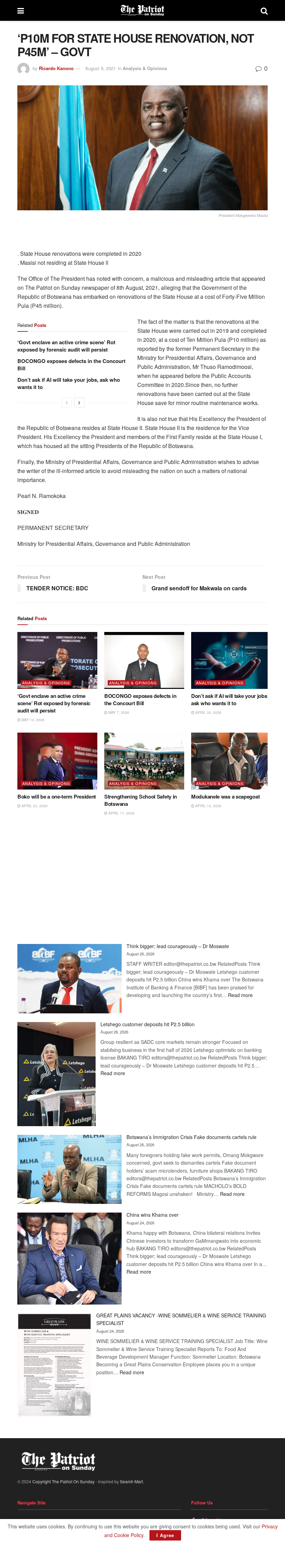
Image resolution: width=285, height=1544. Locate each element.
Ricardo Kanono (56, 68)
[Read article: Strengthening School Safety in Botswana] (144, 761)
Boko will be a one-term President (56, 796)
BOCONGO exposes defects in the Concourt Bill (71, 364)
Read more (240, 995)
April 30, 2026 (207, 712)
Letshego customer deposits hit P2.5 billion (147, 1024)
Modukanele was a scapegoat (225, 796)
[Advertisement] (142, 879)
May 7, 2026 (118, 712)
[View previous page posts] (67, 402)
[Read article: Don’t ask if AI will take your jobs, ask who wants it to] (231, 660)
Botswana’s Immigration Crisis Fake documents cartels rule (191, 1136)
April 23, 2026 (34, 805)
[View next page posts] (79, 402)
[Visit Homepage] (142, 10)
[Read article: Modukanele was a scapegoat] (231, 761)
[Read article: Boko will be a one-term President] (57, 761)
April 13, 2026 (207, 805)
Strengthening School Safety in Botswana (140, 800)
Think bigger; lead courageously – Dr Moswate (178, 946)
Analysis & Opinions (145, 68)
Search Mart (131, 1481)
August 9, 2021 (100, 68)
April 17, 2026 (121, 813)
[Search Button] (264, 10)
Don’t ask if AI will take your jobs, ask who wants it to (68, 383)
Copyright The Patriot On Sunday (63, 1481)
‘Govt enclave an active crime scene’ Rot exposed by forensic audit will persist (66, 345)
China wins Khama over (153, 1214)
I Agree (165, 1535)
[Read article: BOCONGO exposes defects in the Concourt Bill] (144, 660)
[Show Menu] (20, 10)
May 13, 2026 (32, 719)
